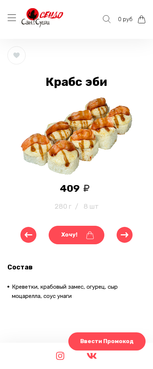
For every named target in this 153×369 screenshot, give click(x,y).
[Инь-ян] (28, 235)
